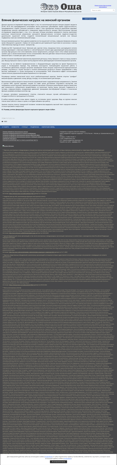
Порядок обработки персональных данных (15, 131)
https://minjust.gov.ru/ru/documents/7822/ (21, 285)
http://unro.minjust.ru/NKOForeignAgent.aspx (22, 233)
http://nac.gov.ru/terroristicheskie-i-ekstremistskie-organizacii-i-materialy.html (31, 252)
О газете (5, 127)
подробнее (48, 457)
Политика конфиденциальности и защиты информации (19, 133)
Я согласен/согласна (58, 461)
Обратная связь (48, 127)
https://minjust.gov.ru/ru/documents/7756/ (21, 193)
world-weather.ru (103, 7)
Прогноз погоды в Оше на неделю (103, 5)
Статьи (25, 127)
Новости (15, 127)
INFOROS (74, 142)
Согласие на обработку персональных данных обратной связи (21, 135)
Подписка (34, 127)
